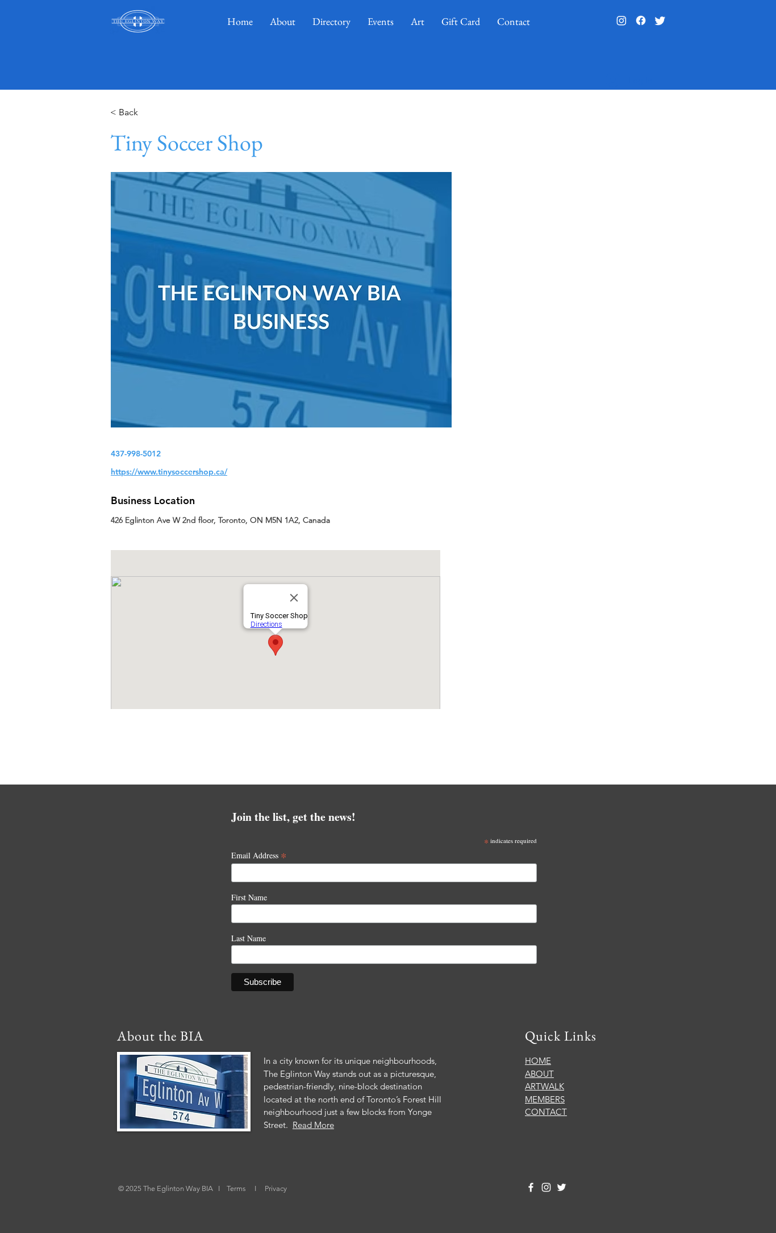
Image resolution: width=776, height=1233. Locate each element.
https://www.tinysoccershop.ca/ (169, 472)
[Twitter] (660, 20)
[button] (282, 21)
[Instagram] (621, 20)
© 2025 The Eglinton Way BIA (165, 1188)
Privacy (276, 1188)
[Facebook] (641, 20)
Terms (237, 1188)
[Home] (138, 21)
